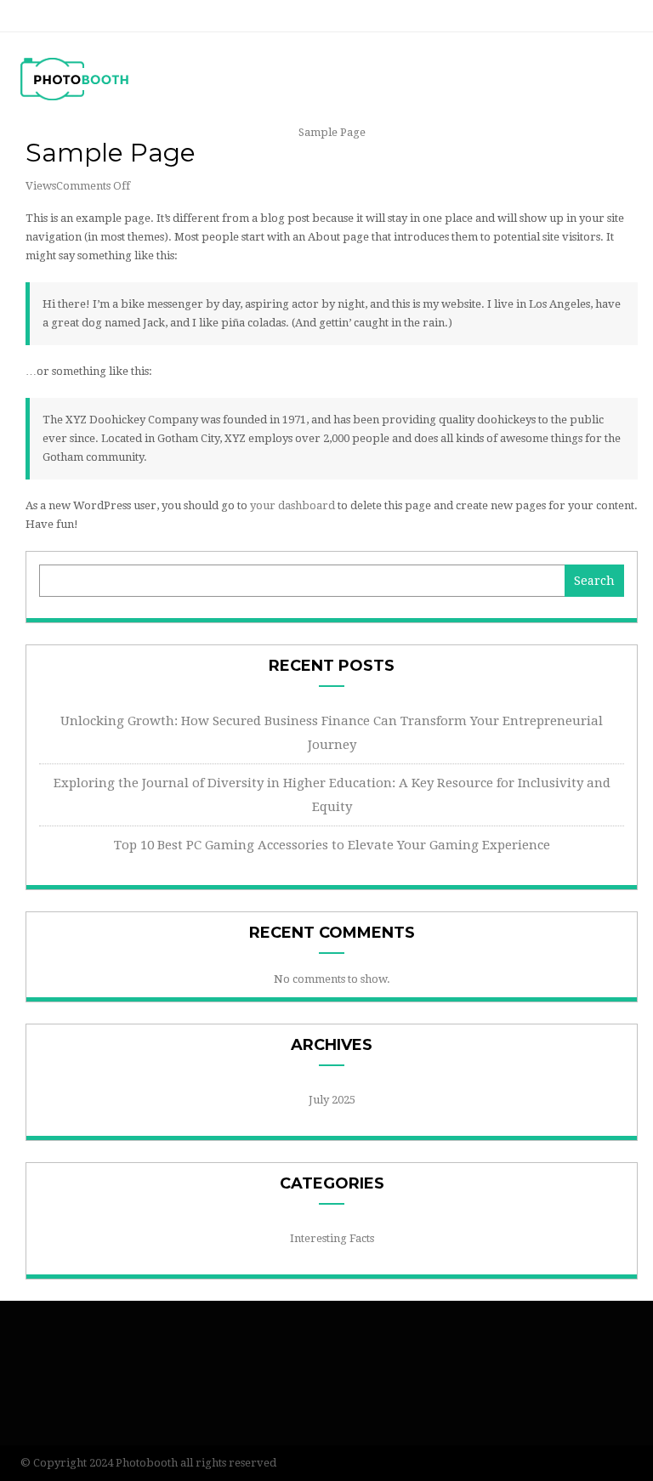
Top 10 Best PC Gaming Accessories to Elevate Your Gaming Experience (332, 845)
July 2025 (332, 1099)
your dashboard (292, 505)
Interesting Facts (332, 1238)
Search (594, 580)
